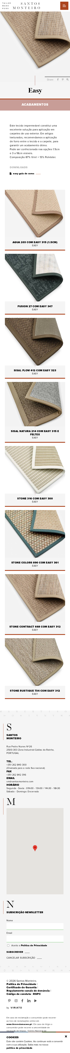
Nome (10, 920)
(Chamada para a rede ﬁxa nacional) (26, 766)
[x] (66, 1036)
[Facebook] (57, 79)
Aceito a (29, 945)
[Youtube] (35, 1001)
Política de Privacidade (34, 945)
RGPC (37, 994)
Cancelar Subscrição (21, 957)
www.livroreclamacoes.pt (19, 1024)
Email (9, 933)
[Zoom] (67, 79)
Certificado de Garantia (22, 987)
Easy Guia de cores (23, 173)
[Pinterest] (9, 1001)
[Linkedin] (29, 1001)
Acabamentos (35, 105)
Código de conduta (19, 994)
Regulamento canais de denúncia (28, 990)
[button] (35, 848)
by (8, 1007)
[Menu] (64, 6)
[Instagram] (16, 1001)
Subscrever (15, 952)
